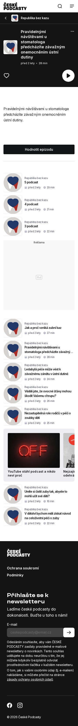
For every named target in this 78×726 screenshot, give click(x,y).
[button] (60, 6)
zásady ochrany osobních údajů (30, 679)
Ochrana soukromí (23, 568)
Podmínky (15, 575)
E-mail (12, 624)
